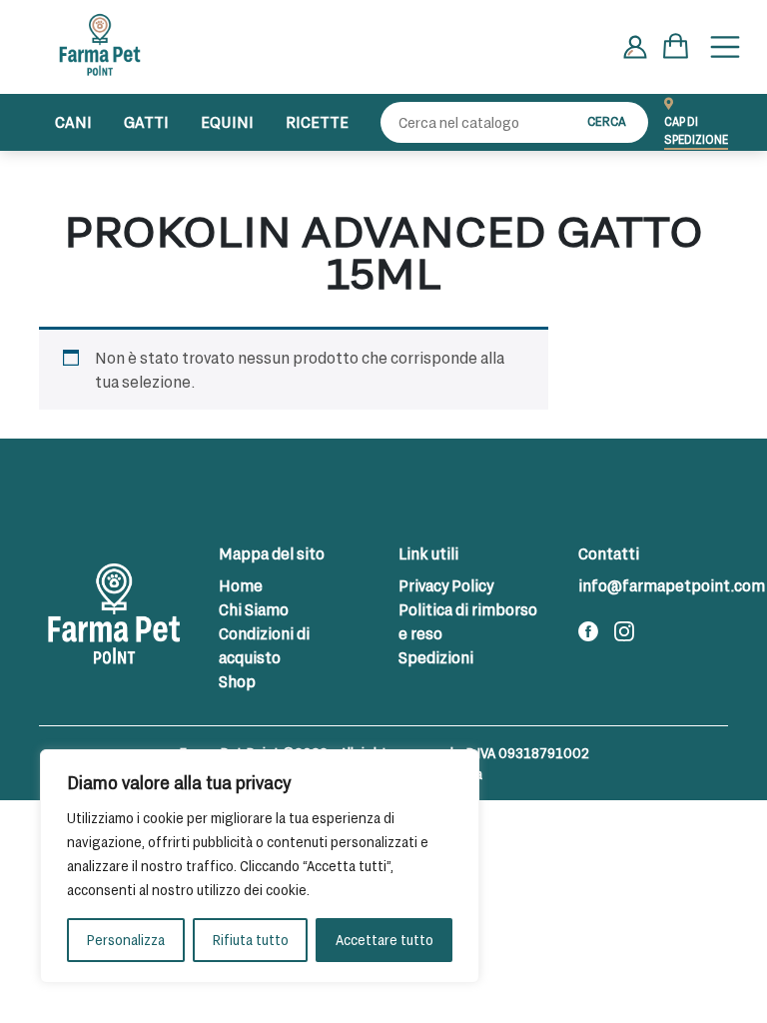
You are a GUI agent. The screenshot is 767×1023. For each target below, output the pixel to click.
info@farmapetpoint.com (671, 584)
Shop (237, 680)
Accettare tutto (384, 939)
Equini (227, 121)
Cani (73, 121)
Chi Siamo (254, 608)
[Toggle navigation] (725, 47)
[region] (259, 866)
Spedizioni (435, 656)
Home (241, 584)
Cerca (606, 121)
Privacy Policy (445, 584)
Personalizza (125, 939)
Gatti (146, 121)
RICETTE (317, 121)
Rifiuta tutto (250, 939)
